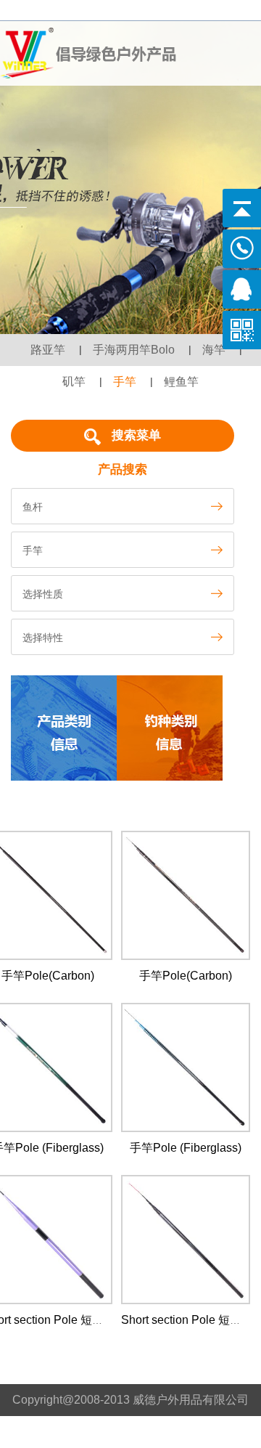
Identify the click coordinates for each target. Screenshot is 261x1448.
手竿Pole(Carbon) (47, 975)
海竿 (213, 349)
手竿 (124, 381)
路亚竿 (47, 349)
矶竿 (74, 381)
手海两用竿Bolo (134, 349)
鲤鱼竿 (181, 381)
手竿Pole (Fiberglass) (185, 1148)
